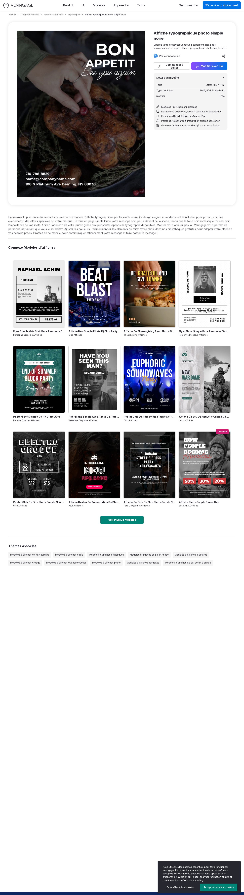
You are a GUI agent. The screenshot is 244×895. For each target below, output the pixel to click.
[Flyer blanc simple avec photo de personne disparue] (94, 379)
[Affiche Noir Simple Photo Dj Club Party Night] (94, 294)
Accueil (12, 14)
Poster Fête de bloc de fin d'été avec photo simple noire (39, 416)
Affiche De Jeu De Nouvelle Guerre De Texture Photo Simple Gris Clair (204, 416)
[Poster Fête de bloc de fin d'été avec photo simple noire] (39, 379)
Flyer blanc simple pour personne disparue (204, 331)
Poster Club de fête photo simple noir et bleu (149, 416)
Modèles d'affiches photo (106, 562)
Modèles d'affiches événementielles (66, 562)
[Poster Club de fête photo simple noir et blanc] (39, 465)
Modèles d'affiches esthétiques (106, 554)
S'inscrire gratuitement (221, 5)
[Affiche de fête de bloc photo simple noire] (149, 465)
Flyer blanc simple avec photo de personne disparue (94, 416)
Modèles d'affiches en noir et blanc (29, 554)
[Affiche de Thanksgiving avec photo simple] (149, 294)
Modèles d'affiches (53, 14)
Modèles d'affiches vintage (25, 562)
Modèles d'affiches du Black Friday (149, 554)
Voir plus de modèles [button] (122, 519)
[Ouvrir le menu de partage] (223, 56)
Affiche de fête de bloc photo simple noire (149, 502)
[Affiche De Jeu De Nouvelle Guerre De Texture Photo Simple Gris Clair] (204, 379)
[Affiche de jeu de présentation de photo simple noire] (94, 465)
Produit (68, 5)
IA (83, 5)
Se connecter (189, 5)
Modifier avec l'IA (212, 66)
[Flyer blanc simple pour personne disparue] (204, 294)
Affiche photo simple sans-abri (199, 502)
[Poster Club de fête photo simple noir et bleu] (149, 379)
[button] (172, 66)
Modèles (99, 5)
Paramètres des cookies (180, 887)
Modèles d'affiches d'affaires (191, 554)
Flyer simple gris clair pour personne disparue (39, 331)
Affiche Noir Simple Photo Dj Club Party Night (94, 331)
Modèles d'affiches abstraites (143, 562)
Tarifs (141, 5)
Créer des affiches (29, 14)
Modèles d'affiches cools (69, 554)
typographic (74, 14)
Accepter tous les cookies (219, 887)
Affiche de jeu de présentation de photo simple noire (94, 502)
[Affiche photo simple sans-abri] (204, 465)
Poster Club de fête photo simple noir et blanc (39, 502)
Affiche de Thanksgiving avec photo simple (149, 331)
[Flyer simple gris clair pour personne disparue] (39, 294)
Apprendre (121, 5)
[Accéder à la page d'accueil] (18, 5)
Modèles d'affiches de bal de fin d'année (188, 562)
